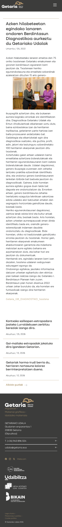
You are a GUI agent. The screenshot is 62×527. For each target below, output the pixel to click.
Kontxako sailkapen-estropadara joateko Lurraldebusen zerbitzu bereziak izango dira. (29, 325)
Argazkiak (10, 409)
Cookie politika (10, 518)
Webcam (21, 459)
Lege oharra (9, 513)
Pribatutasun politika (13, 516)
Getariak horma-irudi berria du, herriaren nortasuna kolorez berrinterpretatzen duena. (28, 366)
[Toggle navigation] (55, 5)
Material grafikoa (15, 412)
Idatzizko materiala (16, 415)
